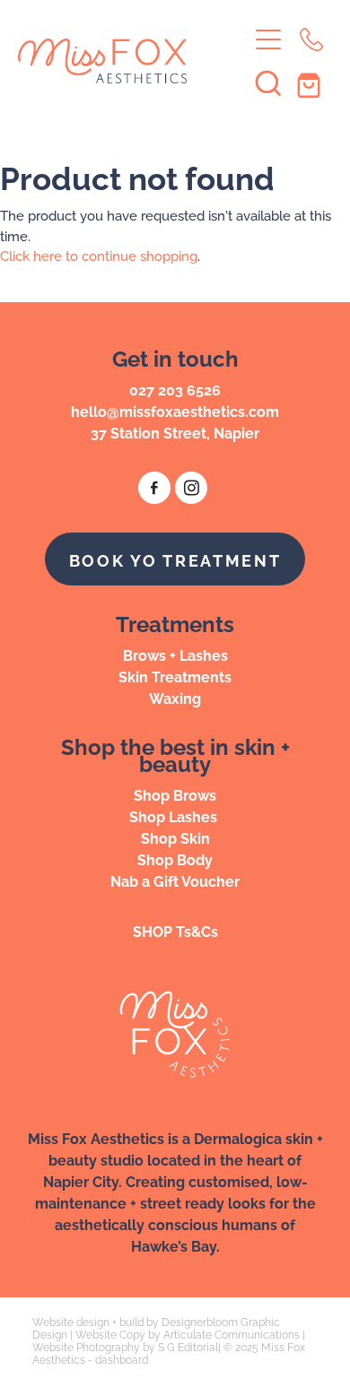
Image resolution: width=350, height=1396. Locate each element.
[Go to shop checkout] (311, 82)
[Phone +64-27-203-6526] (311, 39)
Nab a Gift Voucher (175, 880)
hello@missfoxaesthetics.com (175, 411)
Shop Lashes (175, 816)
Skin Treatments (175, 676)
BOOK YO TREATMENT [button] (175, 559)
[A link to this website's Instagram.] (191, 488)
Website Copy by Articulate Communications (187, 1333)
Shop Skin (175, 837)
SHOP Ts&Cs (175, 931)
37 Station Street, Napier (175, 432)
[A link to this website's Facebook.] (154, 488)
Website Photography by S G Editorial (125, 1346)
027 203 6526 (175, 389)
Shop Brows (175, 794)
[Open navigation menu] (268, 39)
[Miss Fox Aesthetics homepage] (132, 61)
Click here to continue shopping (98, 255)
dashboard (121, 1358)
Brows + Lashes (175, 654)
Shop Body (175, 859)
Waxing (175, 697)
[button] (268, 82)
